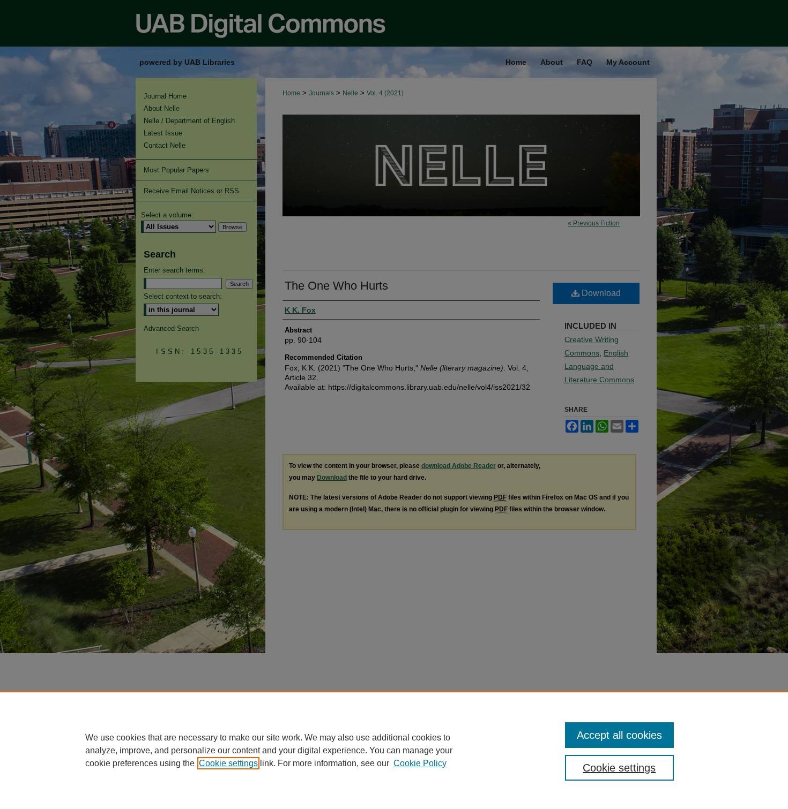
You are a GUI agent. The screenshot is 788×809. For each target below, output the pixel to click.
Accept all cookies (619, 735)
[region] (394, 750)
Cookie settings (228, 763)
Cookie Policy (420, 763)
